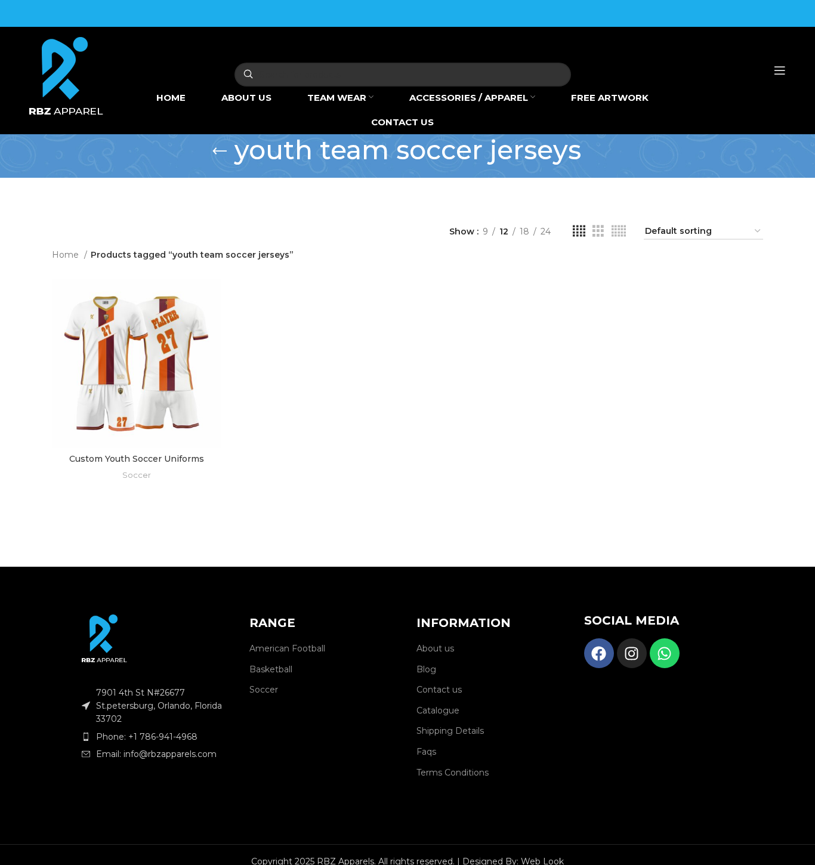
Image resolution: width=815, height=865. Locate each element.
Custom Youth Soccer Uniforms (136, 458)
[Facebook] (599, 653)
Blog (426, 669)
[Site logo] (66, 74)
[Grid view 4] (579, 231)
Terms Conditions (452, 772)
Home (66, 254)
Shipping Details (450, 730)
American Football (287, 648)
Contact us (439, 689)
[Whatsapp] (665, 653)
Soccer (136, 475)
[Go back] (219, 151)
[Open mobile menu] (780, 70)
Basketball (270, 669)
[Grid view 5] (619, 231)
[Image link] (104, 637)
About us (435, 648)
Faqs (426, 751)
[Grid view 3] (598, 231)
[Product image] (136, 363)
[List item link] (156, 736)
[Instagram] (632, 653)
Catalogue (437, 710)
